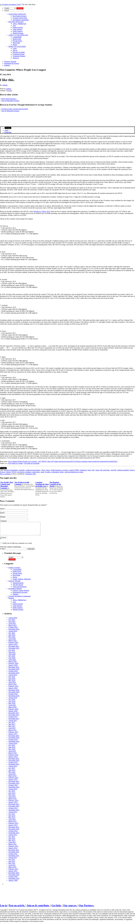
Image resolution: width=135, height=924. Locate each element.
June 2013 (11, 816)
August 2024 (12, 618)
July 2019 (11, 677)
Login (15, 48)
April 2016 (12, 751)
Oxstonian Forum (18, 54)
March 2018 (12, 707)
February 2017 (13, 732)
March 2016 (12, 753)
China (43, 470)
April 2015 (12, 774)
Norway (2, 472)
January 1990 (12, 880)
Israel (89, 470)
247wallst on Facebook (31, 463)
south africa (36, 472)
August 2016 (12, 743)
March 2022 (12, 640)
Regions (11, 598)
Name (2, 508)
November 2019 (13, 669)
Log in (3, 905)
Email (2, 513)
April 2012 (12, 842)
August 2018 (12, 698)
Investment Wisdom (15, 588)
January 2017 (12, 734)
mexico (132, 470)
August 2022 (12, 631)
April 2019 (12, 682)
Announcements (18, 583)
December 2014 (13, 781)
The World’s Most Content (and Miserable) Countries (6, 485)
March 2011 (12, 867)
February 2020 (13, 663)
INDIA (76, 470)
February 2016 (13, 755)
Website (9, 90)
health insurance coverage (59, 470)
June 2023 (11, 621)
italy (93, 470)
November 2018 (13, 692)
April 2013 (12, 819)
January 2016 (12, 757)
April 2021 (12, 654)
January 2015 (12, 779)
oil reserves (21, 472)
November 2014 (13, 783)
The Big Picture (18, 585)
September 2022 (13, 629)
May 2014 (11, 795)
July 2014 (11, 791)
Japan (97, 470)
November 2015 (13, 760)
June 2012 (11, 838)
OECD (14, 472)
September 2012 (13, 833)
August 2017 (12, 720)
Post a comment (5, 474)
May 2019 (11, 680)
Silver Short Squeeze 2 (8, 99)
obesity (8, 472)
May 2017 (11, 726)
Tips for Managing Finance (10, 101)
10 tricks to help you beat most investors (14, 109)
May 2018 (11, 703)
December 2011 (13, 850)
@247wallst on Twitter (15, 463)
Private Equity (17, 41)
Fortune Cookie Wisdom (21, 590)
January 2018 (12, 711)
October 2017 (13, 717)
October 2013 (13, 808)
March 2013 (12, 821)
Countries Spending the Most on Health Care (42, 484)
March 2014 (12, 798)
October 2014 (13, 785)
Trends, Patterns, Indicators (22, 579)
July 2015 (11, 768)
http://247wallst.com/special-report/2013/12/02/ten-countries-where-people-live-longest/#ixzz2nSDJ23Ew (82, 461)
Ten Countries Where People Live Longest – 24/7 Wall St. (27, 461)
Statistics (7, 65)
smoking (28, 472)
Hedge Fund (17, 39)
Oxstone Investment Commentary (19, 596)
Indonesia (83, 470)
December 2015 (13, 758)
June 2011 (11, 861)
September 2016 (13, 741)
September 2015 (13, 764)
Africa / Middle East (19, 24)
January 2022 (12, 644)
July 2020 (11, 656)
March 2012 (12, 844)
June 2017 (11, 724)
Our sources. (70, 905)
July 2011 (11, 859)
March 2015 (12, 776)
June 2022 (11, 635)
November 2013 (13, 806)
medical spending (123, 470)
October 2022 (13, 627)
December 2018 (13, 690)
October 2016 (13, 739)
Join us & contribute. (38, 905)
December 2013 (13, 804)
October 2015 (13, 762)
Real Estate (16, 43)
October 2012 (13, 831)
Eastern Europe (18, 27)
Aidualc (5, 85)
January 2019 (12, 688)
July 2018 (11, 699)
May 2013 (11, 817)
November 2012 (13, 829)
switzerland (55, 472)
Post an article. (17, 905)
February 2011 (13, 869)
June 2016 (11, 747)
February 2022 (13, 642)
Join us (15, 50)
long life (113, 470)
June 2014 (11, 793)
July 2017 (11, 722)
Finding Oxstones (14, 567)
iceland (71, 470)
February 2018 (13, 709)
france (48, 470)
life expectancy (105, 470)
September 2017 (13, 718)
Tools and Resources (19, 587)
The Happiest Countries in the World (55, 484)
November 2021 (13, 648)
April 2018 (12, 705)
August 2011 (12, 857)
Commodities (17, 37)
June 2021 (11, 652)
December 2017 (13, 713)
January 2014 (12, 802)
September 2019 (13, 673)
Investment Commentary (21, 20)
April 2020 (12, 659)
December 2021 (13, 646)
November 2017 (13, 715)
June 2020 (11, 658)
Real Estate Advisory (20, 16)
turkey (62, 472)
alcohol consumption (11, 470)
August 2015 (12, 766)
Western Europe (18, 33)
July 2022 (11, 633)
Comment (3, 521)
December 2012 (13, 827)
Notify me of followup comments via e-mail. (17, 543)
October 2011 (13, 854)
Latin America (17, 29)
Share (6, 130)
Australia (22, 470)
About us (16, 58)
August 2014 (12, 789)
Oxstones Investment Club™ (11, 4)
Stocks (15, 44)
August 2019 (12, 675)
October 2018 (13, 694)
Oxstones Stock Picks (20, 18)
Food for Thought (10, 61)
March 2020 (12, 661)
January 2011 (12, 871)
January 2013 (12, 825)
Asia (14, 25)
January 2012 (12, 848)
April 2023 (12, 623)
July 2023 (11, 620)
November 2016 (13, 738)
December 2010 (13, 873)
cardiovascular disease (32, 470)
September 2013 (13, 810)
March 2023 (12, 625)
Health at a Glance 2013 (42, 211)
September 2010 (13, 878)
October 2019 (13, 671)
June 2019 (11, 679)
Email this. (8, 132)
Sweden (47, 472)
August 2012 (12, 835)
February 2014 (13, 800)
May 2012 (11, 840)
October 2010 (13, 876)
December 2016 (13, 736)
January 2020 (12, 665)
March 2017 (12, 730)
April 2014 (12, 797)
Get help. (56, 905)
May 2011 (11, 863)
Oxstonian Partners (19, 56)
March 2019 (12, 684)
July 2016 (11, 745)
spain (42, 472)
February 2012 (13, 846)
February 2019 (13, 686)
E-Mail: (2, 549)
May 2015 (11, 772)
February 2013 (13, 823)
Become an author (19, 52)
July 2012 (11, 837)
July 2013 (11, 814)
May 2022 (11, 637)
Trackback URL (30, 474)
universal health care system (74, 472)
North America (18, 31)
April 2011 (12, 865)
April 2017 (12, 728)
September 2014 (13, 787)
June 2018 (11, 701)
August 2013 (12, 812)
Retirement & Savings (11, 63)
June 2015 (11, 770)
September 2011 (13, 856)
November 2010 (13, 875)
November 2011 (13, 852)
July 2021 (11, 650)
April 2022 (12, 639)
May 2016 (11, 749)
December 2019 (13, 667)
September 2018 (13, 696)
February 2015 (13, 777)
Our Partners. (86, 905)
